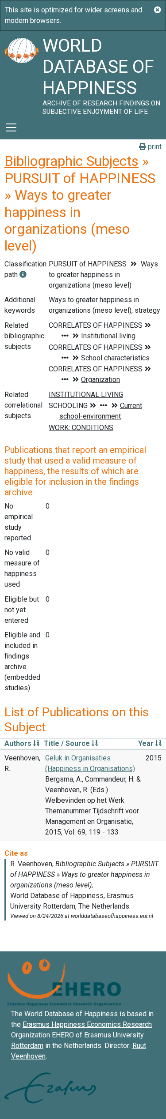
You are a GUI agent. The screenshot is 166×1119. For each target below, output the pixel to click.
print (154, 146)
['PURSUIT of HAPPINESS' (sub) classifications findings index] (23, 274)
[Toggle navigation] (11, 127)
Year (146, 743)
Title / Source (68, 743)
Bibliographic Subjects (71, 161)
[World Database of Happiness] (21, 73)
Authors (18, 743)
